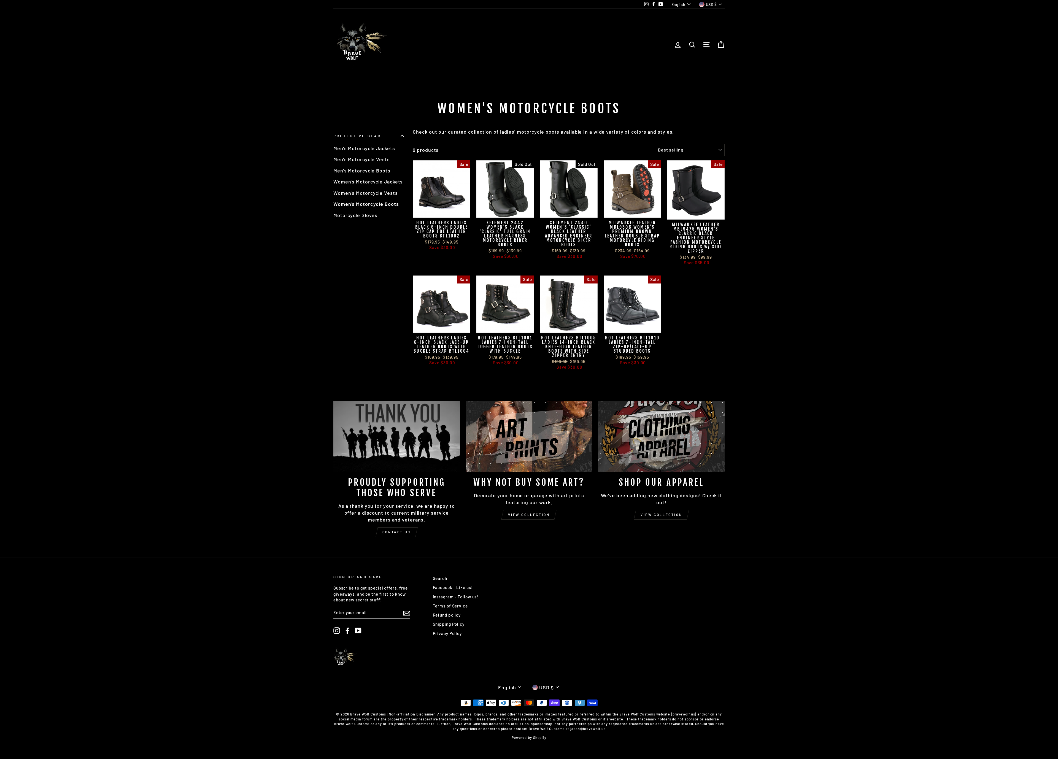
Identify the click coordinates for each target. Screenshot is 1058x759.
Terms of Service (450, 605)
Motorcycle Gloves (355, 215)
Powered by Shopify (529, 737)
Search (440, 578)
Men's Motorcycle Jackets (364, 148)
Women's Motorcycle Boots (366, 204)
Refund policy (447, 614)
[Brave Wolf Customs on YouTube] (358, 630)
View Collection (529, 515)
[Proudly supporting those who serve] (396, 436)
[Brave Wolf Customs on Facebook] (347, 630)
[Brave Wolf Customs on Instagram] (336, 630)
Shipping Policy (449, 624)
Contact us (396, 532)
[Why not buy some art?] (529, 436)
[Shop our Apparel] (661, 436)
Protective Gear (357, 135)
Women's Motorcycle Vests (365, 193)
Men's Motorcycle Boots (361, 171)
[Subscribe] (406, 613)
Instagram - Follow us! (456, 596)
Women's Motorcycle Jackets (368, 182)
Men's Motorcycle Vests (361, 159)
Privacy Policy (447, 633)
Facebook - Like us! (453, 587)
